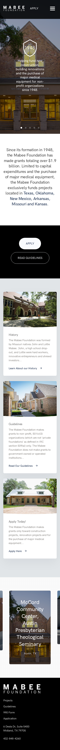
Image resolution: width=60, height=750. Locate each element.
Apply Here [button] (15, 551)
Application (9, 718)
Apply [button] (34, 8)
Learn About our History (23, 368)
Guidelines (9, 706)
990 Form (9, 712)
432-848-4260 (12, 738)
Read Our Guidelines (21, 465)
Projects (7, 700)
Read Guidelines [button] (30, 258)
